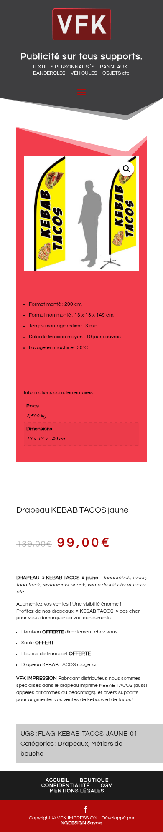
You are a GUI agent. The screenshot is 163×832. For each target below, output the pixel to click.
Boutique (94, 780)
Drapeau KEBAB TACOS (48, 664)
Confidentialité (65, 785)
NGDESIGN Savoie (81, 823)
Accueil (57, 780)
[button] (126, 168)
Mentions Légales (77, 791)
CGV (106, 785)
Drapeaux (73, 743)
